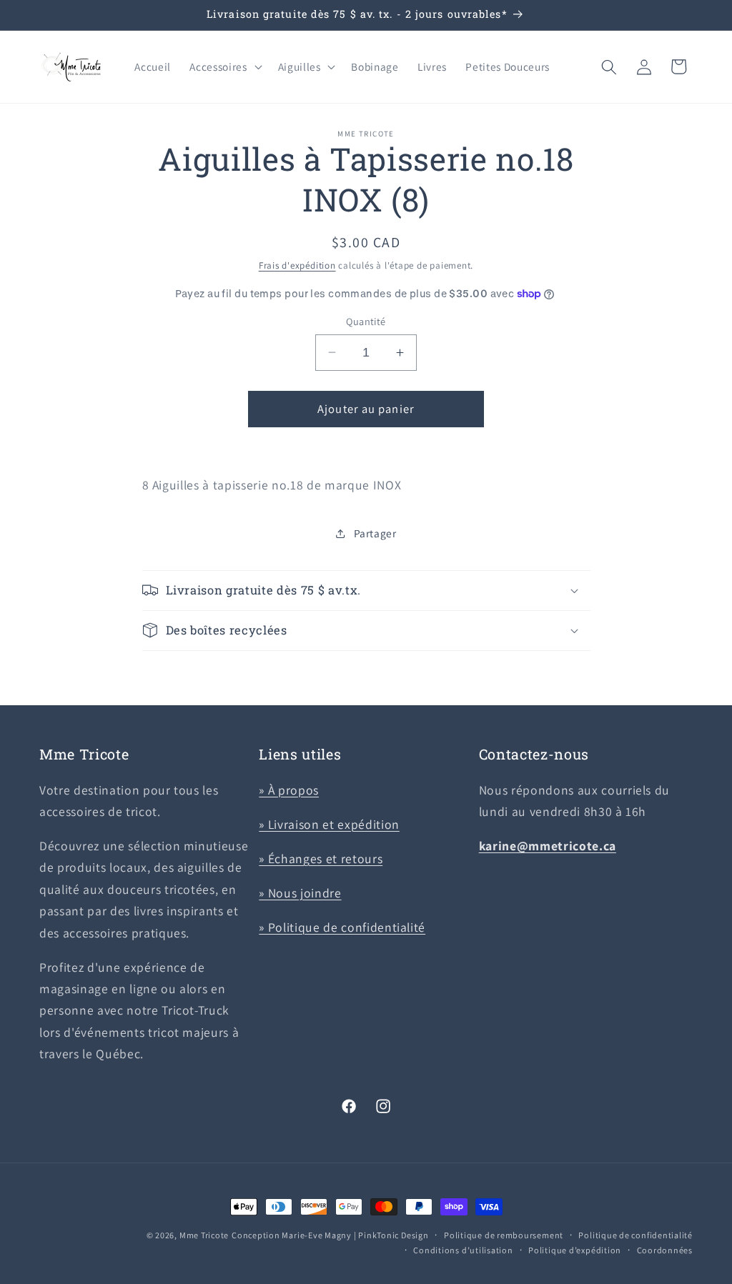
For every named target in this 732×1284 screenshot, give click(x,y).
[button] (224, 67)
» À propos (289, 790)
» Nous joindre (300, 893)
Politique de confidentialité (635, 1235)
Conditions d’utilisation (463, 1250)
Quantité (366, 321)
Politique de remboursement (503, 1235)
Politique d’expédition (574, 1250)
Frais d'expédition (297, 265)
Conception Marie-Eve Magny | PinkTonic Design (330, 1235)
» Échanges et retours (320, 858)
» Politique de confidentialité (342, 927)
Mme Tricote (204, 1235)
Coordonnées (665, 1250)
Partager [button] (375, 533)
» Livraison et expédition (329, 824)
